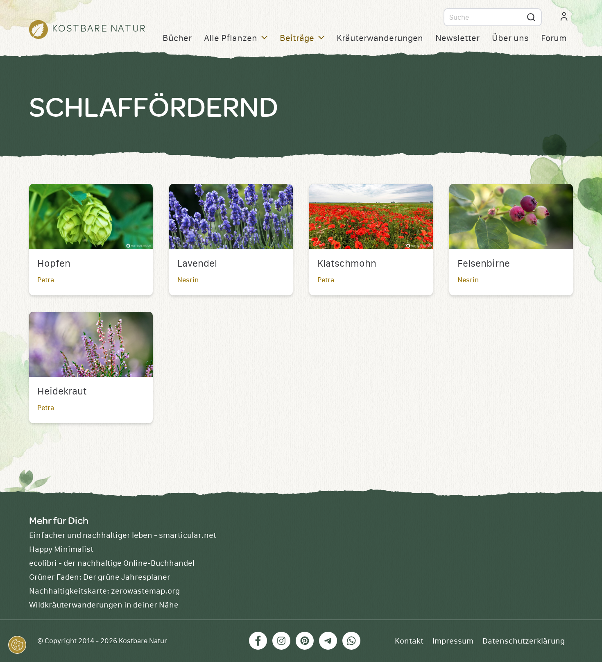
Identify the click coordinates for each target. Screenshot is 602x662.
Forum (554, 38)
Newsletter (457, 38)
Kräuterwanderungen (380, 38)
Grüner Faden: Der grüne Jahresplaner (99, 577)
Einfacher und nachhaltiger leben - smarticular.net (122, 535)
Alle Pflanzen (230, 38)
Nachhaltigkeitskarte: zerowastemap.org (104, 591)
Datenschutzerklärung (523, 641)
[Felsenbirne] (511, 216)
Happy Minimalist (61, 549)
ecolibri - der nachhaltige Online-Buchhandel (112, 563)
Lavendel (197, 263)
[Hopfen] (91, 216)
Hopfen (53, 263)
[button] (17, 645)
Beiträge (297, 38)
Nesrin (188, 280)
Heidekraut (62, 391)
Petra (45, 280)
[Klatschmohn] (371, 216)
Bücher (177, 38)
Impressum (452, 641)
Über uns (510, 38)
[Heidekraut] (91, 344)
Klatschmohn (346, 263)
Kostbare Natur (143, 641)
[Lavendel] (231, 216)
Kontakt (409, 641)
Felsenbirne (483, 263)
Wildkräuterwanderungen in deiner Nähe (104, 605)
